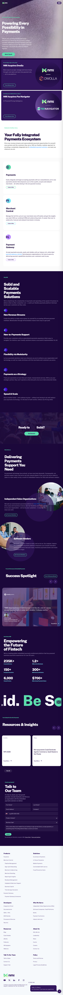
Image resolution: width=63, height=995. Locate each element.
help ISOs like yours (40, 504)
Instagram (24, 980)
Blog (5, 932)
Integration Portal (8, 906)
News (34, 938)
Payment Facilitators (38, 916)
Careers (35, 945)
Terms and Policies (38, 958)
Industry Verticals (37, 919)
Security (6, 922)
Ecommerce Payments (39, 856)
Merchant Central (8, 860)
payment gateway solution (14, 254)
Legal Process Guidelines (40, 965)
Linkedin (14, 980)
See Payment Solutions (10, 515)
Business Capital (9, 886)
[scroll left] (51, 581)
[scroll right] (55, 581)
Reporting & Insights (10, 876)
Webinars (6, 948)
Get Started (31, 433)
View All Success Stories (50, 576)
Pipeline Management (11, 863)
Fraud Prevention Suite (39, 870)
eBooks (6, 938)
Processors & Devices (9, 919)
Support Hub (7, 965)
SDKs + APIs (7, 912)
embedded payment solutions (38, 147)
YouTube (5, 980)
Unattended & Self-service (40, 866)
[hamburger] (59, 3)
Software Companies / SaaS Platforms (43, 909)
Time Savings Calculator (11, 890)
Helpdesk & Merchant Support (13, 883)
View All (8, 770)
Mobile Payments (37, 863)
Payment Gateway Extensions (13, 896)
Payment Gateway (8, 893)
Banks (34, 912)
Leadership (36, 935)
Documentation (8, 909)
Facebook (19, 980)
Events (35, 942)
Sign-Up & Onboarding (11, 866)
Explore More (11, 187)
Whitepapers (7, 945)
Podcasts (6, 942)
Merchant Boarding (10, 873)
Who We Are (36, 932)
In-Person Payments (38, 860)
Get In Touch (8, 54)
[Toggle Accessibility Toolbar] (60, 494)
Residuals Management (11, 880)
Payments (6, 856)
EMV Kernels (7, 916)
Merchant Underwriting (11, 870)
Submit (8, 834)
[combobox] (7, 813)
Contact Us (36, 948)
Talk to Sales (7, 958)
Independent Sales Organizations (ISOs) (43, 906)
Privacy (35, 961)
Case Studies (7, 935)
